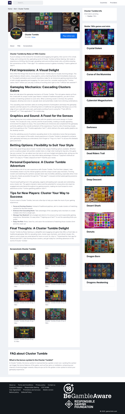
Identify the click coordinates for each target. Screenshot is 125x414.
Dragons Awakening (97, 282)
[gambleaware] (87, 396)
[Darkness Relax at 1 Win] (99, 115)
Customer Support (15, 387)
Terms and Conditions (25, 385)
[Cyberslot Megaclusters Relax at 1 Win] (99, 89)
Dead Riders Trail (96, 153)
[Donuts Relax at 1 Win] (99, 220)
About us (12, 385)
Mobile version (48, 390)
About (12, 46)
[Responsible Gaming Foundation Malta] (80, 404)
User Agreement (15, 390)
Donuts (91, 231)
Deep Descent (94, 179)
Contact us (51, 385)
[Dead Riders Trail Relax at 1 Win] (99, 142)
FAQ (18, 46)
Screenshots (27, 46)
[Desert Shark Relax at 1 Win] (99, 194)
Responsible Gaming (32, 387)
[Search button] (15, 2)
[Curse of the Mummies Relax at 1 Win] (99, 63)
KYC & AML (45, 387)
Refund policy (14, 392)
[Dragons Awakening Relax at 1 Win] (99, 271)
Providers (113, 3)
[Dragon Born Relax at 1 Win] (99, 245)
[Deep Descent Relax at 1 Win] (99, 168)
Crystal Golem (94, 48)
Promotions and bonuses (32, 390)
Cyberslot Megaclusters (99, 100)
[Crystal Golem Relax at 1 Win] (99, 37)
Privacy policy (40, 385)
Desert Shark (94, 205)
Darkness (92, 127)
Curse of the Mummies (99, 74)
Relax (33, 37)
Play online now (69, 36)
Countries (103, 3)
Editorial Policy (26, 392)
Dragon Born (93, 256)
